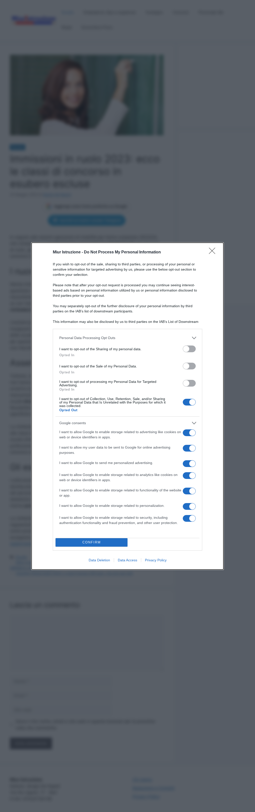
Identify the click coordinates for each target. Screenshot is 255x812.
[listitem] (127, 338)
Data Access (127, 560)
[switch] (189, 349)
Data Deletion (99, 560)
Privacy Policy (156, 560)
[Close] (213, 252)
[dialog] (127, 406)
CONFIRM (91, 542)
